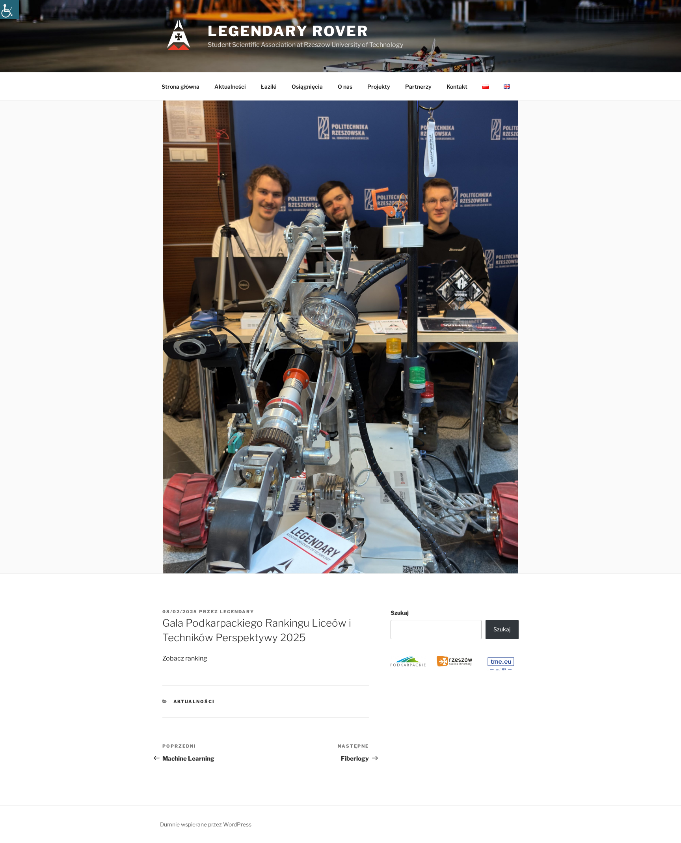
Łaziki (269, 86)
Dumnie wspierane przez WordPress (205, 824)
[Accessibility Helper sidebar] (9, 9)
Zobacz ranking (184, 658)
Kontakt (457, 86)
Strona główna (180, 86)
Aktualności (230, 86)
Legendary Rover (288, 31)
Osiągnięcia (307, 86)
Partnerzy (418, 86)
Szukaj (400, 612)
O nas (345, 86)
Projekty (378, 86)
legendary (237, 611)
